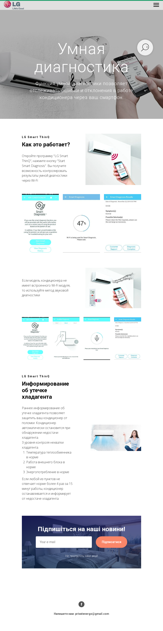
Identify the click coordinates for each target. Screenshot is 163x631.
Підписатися (111, 542)
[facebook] (81, 604)
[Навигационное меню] (156, 5)
